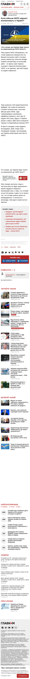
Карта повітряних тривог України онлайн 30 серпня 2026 (17, 519)
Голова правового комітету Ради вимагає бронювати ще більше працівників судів (19, 295)
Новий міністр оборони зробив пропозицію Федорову (16, 540)
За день (18, 506)
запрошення (13, 247)
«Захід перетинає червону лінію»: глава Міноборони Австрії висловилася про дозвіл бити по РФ (19, 346)
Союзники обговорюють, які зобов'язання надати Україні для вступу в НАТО (16, 221)
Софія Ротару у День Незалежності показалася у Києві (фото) (17, 526)
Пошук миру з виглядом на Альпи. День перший (20, 312)
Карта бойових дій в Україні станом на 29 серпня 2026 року (14, 572)
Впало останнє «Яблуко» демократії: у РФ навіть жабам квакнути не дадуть (19, 403)
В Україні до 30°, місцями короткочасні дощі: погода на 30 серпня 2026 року (14, 558)
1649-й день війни (6, 7)
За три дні (11, 506)
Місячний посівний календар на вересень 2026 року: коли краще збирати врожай (15, 594)
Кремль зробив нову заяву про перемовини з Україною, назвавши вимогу (18, 547)
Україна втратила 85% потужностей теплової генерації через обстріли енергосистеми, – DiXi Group (19, 373)
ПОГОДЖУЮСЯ (22, 676)
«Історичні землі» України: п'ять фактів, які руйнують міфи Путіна (19, 420)
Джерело (3, 239)
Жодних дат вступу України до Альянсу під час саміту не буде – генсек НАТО (16, 229)
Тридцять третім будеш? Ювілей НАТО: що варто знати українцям (16, 214)
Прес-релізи (7, 601)
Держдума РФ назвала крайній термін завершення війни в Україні (17, 533)
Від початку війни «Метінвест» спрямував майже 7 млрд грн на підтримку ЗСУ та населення (20, 323)
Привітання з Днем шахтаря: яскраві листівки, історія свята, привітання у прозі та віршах (15, 565)
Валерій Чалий (12, 12)
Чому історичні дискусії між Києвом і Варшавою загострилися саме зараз (20, 446)
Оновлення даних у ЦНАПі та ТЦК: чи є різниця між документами (18, 384)
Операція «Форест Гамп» (21, 7)
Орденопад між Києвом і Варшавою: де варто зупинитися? (19, 429)
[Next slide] (28, 7)
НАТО (19, 247)
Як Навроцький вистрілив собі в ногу (19, 437)
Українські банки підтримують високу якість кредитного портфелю (18, 606)
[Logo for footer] (8, 624)
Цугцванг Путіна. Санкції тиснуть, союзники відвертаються (20, 304)
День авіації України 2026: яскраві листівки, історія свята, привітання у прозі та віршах (15, 579)
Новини (5, 555)
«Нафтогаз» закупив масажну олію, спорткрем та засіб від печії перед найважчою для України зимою (13, 587)
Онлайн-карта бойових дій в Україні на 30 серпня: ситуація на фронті (18, 512)
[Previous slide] (26, 7)
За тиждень (4, 506)
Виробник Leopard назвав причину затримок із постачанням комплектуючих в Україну (18, 359)
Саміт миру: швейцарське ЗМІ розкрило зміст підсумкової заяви (18, 335)
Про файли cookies (5, 675)
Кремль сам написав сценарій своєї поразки (19, 411)
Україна (6, 247)
